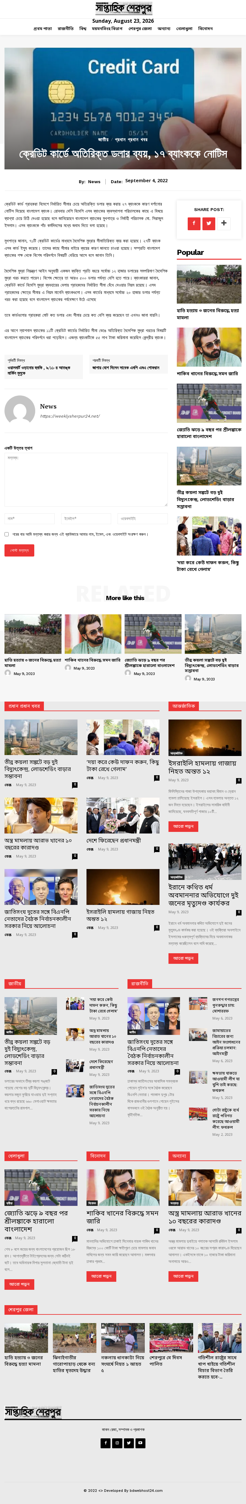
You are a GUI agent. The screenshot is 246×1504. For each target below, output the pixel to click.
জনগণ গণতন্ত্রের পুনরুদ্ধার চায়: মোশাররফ (225, 1005)
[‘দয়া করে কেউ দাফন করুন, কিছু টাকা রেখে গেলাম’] (209, 535)
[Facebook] (194, 223)
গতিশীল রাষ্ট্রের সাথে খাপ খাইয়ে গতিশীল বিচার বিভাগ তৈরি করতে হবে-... (217, 1367)
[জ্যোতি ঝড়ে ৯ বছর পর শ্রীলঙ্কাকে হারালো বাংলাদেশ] (209, 403)
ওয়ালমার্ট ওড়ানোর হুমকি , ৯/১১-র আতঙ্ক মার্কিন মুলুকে (39, 370)
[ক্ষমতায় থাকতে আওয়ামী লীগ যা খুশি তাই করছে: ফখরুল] (198, 1077)
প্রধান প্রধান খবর (131, 139)
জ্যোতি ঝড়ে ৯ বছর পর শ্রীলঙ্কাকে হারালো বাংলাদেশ (150, 663)
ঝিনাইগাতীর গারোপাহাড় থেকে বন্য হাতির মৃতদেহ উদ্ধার (74, 1364)
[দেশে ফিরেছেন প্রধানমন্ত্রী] (123, 815)
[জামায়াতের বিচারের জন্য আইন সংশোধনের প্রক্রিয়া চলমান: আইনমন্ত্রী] (198, 1034)
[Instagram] (117, 1443)
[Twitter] (208, 223)
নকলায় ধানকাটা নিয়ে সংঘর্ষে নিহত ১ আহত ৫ (122, 1364)
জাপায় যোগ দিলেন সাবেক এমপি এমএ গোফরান (126, 367)
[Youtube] (140, 1443)
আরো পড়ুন (183, 826)
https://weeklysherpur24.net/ (70, 416)
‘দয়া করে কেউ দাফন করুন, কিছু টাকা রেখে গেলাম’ (122, 766)
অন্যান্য (179, 1156)
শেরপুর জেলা (21, 1310)
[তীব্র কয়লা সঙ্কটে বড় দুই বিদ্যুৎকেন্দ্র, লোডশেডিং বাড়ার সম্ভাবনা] (209, 466)
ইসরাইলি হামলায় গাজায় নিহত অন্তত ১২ (120, 916)
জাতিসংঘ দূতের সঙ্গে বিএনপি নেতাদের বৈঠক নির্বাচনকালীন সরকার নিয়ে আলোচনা (37, 919)
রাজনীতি (139, 984)
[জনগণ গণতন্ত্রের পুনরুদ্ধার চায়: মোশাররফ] (198, 1003)
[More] (224, 223)
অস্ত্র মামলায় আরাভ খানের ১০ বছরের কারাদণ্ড (38, 844)
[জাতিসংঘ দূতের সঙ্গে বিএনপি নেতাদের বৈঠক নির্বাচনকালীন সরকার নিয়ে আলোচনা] (41, 887)
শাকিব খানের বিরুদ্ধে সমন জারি (207, 374)
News (94, 181)
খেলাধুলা (16, 1156)
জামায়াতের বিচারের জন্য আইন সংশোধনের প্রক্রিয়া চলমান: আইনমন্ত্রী (226, 1042)
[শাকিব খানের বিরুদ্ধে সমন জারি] (209, 347)
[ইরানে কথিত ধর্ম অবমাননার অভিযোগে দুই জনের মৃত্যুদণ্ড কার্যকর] (205, 861)
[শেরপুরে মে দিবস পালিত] (171, 1338)
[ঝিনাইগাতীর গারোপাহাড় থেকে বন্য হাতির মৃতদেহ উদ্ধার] (74, 1338)
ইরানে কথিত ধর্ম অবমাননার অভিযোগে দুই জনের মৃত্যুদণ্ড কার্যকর (203, 895)
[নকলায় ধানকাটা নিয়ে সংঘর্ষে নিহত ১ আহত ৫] (123, 1338)
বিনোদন (98, 1156)
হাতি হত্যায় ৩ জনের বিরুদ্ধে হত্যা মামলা (32, 663)
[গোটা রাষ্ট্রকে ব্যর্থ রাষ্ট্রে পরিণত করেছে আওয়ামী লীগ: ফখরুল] (198, 1114)
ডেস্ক (8, 785)
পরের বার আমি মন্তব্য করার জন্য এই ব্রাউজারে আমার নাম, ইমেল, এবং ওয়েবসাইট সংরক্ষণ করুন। (80, 534)
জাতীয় (103, 139)
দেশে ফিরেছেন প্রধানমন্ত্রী (113, 841)
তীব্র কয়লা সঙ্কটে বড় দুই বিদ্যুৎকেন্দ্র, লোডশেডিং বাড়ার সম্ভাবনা (205, 500)
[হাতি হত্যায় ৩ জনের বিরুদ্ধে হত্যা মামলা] (209, 284)
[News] (19, 410)
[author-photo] (8, 673)
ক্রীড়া (9, 1203)
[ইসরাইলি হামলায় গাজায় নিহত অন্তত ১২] (123, 887)
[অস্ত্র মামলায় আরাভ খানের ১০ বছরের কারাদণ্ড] (41, 815)
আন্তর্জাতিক (176, 753)
